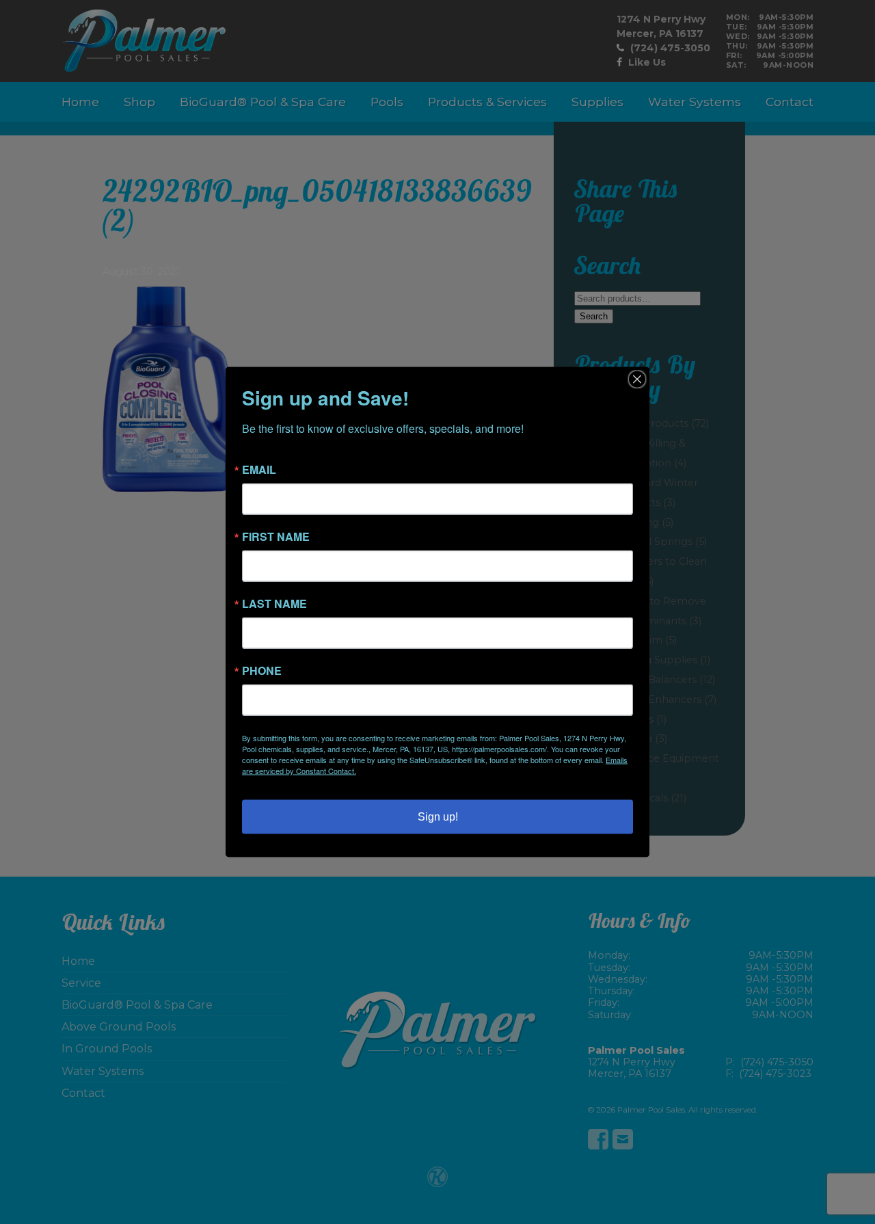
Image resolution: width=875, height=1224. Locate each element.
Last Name (274, 603)
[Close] (637, 379)
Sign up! (438, 817)
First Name (276, 536)
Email (259, 469)
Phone (262, 670)
